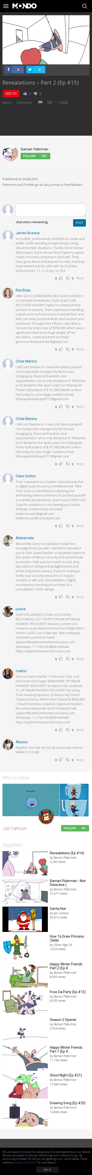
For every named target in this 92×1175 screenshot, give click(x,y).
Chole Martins (26, 361)
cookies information (26, 1162)
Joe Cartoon (14, 828)
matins (21, 671)
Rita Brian (23, 290)
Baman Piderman (34, 149)
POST (79, 223)
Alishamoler (25, 538)
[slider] (41, 60)
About (6, 102)
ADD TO (11, 93)
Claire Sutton (26, 476)
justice (21, 609)
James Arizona (27, 233)
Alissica (21, 742)
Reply (80, 278)
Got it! (47, 1169)
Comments (24, 102)
